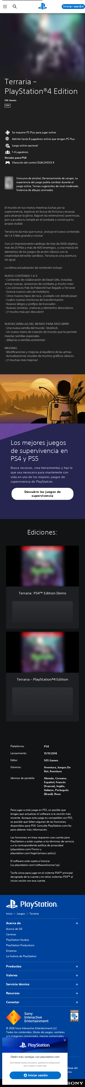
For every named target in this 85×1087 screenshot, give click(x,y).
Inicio (9, 913)
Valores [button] (11, 975)
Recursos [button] (13, 993)
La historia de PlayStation (21, 956)
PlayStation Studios (17, 940)
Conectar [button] (12, 1002)
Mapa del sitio (72, 1070)
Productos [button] (13, 966)
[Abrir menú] (5, 6)
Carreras (11, 934)
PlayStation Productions (20, 945)
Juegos (21, 913)
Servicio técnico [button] (17, 984)
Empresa (11, 951)
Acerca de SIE (14, 929)
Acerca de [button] (13, 923)
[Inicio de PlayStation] (42, 6)
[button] (42, 494)
